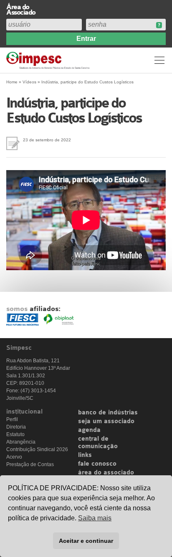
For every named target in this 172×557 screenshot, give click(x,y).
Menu (159, 60)
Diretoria (16, 427)
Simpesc (49, 60)
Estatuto (15, 434)
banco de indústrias (108, 412)
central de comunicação (98, 442)
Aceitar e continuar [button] (86, 540)
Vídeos (29, 82)
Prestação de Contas (30, 464)
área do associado (106, 473)
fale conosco (97, 464)
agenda (89, 430)
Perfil (12, 419)
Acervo (14, 457)
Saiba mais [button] (94, 518)
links (85, 455)
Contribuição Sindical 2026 (37, 449)
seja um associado (106, 421)
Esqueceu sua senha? (159, 25)
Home (12, 82)
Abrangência (20, 442)
